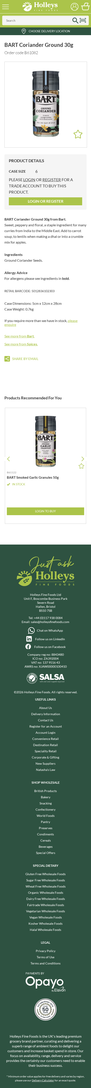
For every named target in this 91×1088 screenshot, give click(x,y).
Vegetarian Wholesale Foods (45, 911)
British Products (45, 791)
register (51, 179)
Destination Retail (45, 745)
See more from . (19, 336)
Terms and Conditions (45, 963)
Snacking (46, 803)
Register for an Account (45, 726)
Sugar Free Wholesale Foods (45, 880)
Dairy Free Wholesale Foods (45, 899)
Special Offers (45, 853)
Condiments (45, 834)
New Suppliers (45, 763)
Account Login (45, 732)
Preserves (45, 828)
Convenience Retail (45, 739)
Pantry (45, 822)
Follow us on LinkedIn (50, 639)
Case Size (17, 171)
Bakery (45, 797)
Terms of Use (45, 957)
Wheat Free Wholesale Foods (46, 886)
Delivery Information (45, 714)
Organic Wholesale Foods (45, 892)
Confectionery (45, 809)
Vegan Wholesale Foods (45, 917)
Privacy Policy (45, 951)
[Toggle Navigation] (5, 6)
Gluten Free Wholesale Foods (45, 874)
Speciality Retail (46, 751)
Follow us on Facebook (50, 647)
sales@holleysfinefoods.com (50, 622)
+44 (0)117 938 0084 (48, 618)
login (29, 179)
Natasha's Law (45, 770)
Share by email (25, 359)
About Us (45, 708)
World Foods (46, 815)
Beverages (46, 846)
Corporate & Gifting (45, 757)
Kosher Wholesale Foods (45, 923)
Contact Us (45, 720)
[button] (83, 459)
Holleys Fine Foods (40, 6)
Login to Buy (45, 511)
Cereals (45, 840)
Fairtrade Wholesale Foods (45, 905)
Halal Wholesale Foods (45, 930)
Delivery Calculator (43, 1080)
